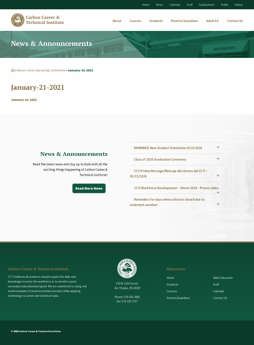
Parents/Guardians (178, 298)
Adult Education (223, 278)
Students (172, 284)
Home (146, 5)
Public (224, 5)
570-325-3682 (132, 297)
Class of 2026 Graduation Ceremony (160, 159)
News (159, 5)
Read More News (89, 188)
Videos (239, 5)
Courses (172, 291)
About (21, 70)
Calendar (174, 5)
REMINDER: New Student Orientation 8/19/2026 (168, 148)
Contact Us (220, 298)
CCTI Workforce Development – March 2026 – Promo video (176, 188)
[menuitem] (117, 21)
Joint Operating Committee (46, 70)
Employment (207, 5)
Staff (190, 5)
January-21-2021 (24, 100)
